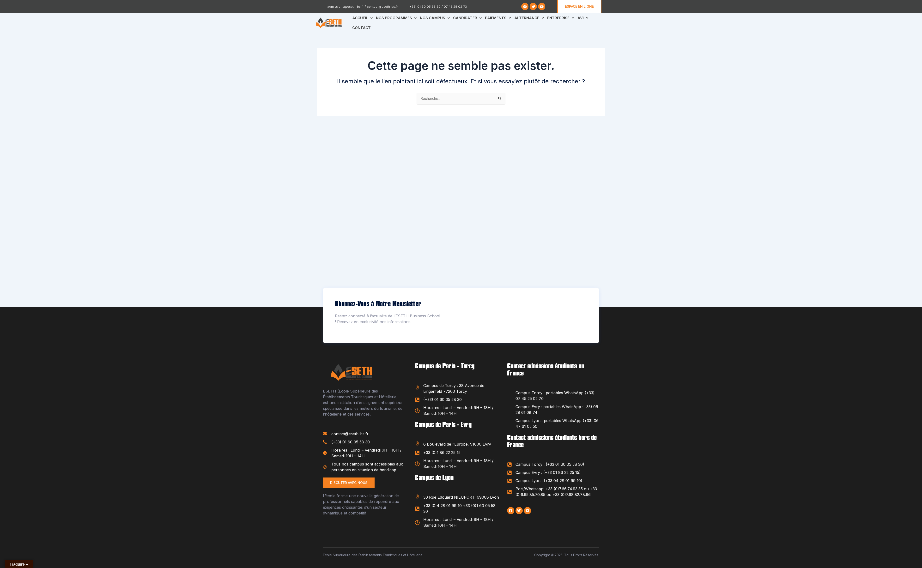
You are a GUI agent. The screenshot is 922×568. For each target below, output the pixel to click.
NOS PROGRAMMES (394, 18)
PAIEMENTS (495, 18)
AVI (580, 18)
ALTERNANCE (526, 18)
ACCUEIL (360, 18)
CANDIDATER (465, 18)
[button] (362, 18)
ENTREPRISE (558, 18)
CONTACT (361, 27)
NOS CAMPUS (432, 18)
